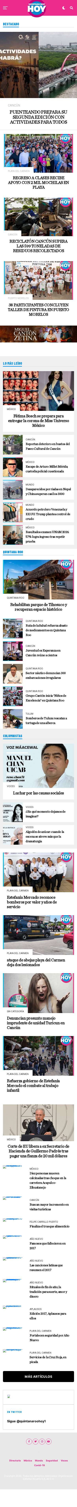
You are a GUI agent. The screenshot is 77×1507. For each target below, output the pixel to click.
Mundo (39, 1460)
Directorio (15, 1460)
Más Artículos (38, 1377)
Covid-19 (39, 1465)
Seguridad (52, 1460)
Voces (64, 1460)
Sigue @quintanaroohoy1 (26, 1421)
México (28, 1460)
